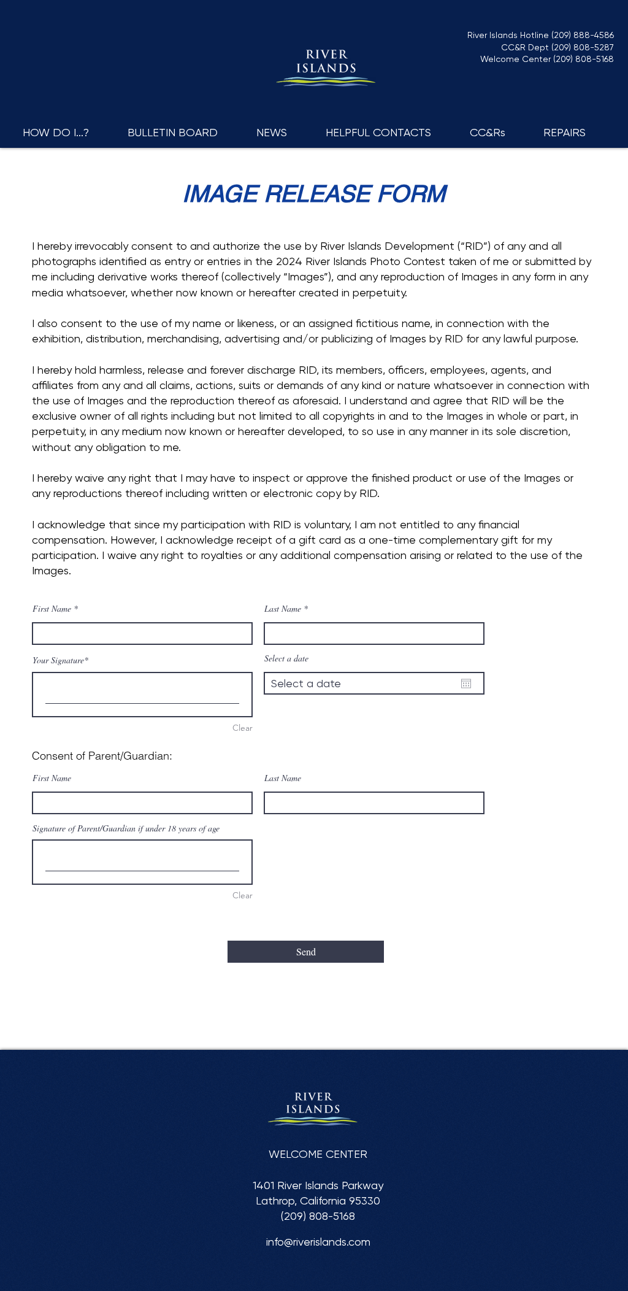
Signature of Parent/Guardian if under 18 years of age (126, 828)
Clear (242, 727)
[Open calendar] (466, 683)
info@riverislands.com (318, 1241)
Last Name (282, 608)
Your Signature (58, 660)
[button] (65, 132)
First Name (52, 608)
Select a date (286, 658)
